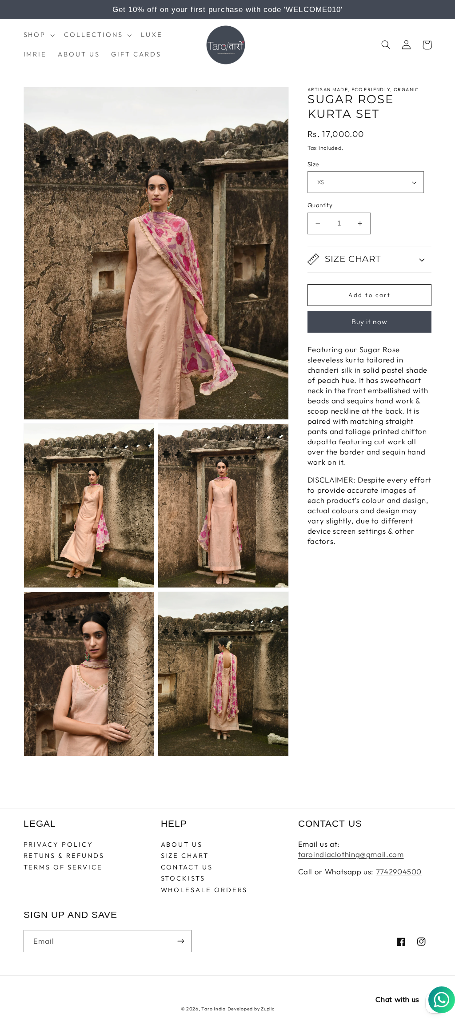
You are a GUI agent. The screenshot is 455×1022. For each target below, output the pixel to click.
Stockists (183, 878)
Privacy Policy (58, 845)
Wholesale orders (204, 889)
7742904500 (399, 871)
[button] (38, 35)
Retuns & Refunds (64, 855)
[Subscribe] (180, 941)
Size (313, 164)
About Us (182, 845)
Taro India (213, 1009)
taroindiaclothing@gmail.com (351, 854)
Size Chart (185, 855)
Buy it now (369, 321)
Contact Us (187, 867)
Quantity (319, 205)
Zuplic (267, 1009)
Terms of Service (63, 867)
